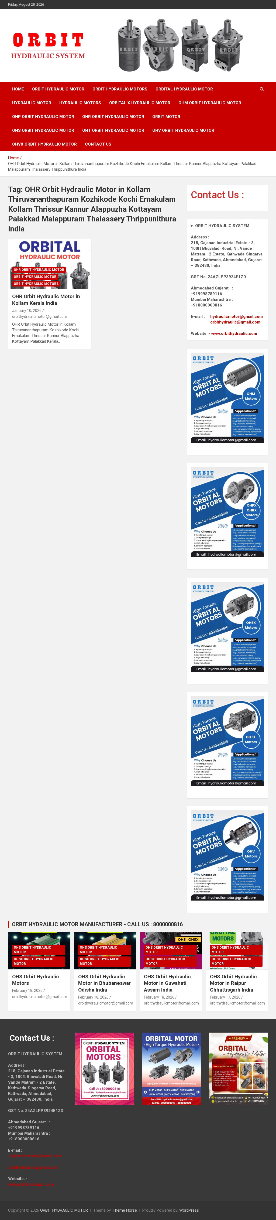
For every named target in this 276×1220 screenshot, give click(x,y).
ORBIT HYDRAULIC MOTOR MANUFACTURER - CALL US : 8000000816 (97, 924)
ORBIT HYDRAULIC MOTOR (58, 89)
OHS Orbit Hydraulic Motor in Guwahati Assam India (167, 983)
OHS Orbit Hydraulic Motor (32, 950)
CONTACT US (98, 144)
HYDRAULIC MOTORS (80, 102)
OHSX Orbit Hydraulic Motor (33, 961)
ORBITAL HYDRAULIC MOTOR (184, 89)
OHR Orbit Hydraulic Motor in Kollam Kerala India (46, 299)
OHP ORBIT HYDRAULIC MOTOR (43, 116)
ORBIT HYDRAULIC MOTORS (119, 89)
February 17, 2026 (225, 997)
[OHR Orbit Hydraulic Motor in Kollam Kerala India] (50, 264)
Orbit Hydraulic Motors (36, 284)
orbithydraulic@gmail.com (235, 322)
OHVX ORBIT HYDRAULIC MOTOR (44, 144)
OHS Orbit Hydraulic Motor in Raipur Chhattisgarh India (233, 983)
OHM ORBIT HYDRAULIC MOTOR (209, 102)
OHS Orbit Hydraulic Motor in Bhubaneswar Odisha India (104, 983)
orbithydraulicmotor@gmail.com (39, 316)
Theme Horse (125, 1210)
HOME (18, 89)
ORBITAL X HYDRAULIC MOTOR (139, 102)
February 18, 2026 (27, 990)
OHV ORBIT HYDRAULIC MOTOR (183, 130)
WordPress (189, 1210)
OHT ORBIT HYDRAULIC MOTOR (113, 130)
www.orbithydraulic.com (234, 333)
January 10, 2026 (27, 310)
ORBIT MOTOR (166, 116)
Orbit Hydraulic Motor (35, 277)
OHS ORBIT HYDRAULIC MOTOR (43, 130)
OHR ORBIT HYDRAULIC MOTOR (113, 116)
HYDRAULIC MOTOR (31, 102)
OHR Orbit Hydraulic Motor (39, 270)
